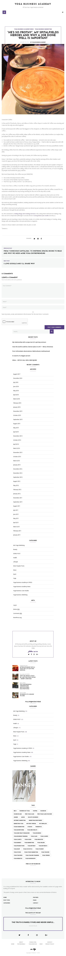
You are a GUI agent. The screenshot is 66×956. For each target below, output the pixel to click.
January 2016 (16, 407)
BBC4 (15, 811)
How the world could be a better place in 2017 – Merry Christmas (32, 346)
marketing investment (35, 820)
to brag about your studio (41, 215)
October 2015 (17, 415)
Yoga (14, 578)
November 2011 (17, 498)
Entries (16, 609)
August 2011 (16, 506)
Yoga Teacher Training (32, 855)
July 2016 (15, 382)
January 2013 (16, 465)
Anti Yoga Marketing (18, 545)
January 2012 (16, 493)
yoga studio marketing (31, 852)
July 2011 (15, 510)
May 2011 (16, 518)
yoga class (34, 836)
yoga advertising (19, 830)
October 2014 (17, 440)
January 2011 (16, 535)
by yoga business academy (38, 42)
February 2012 (17, 489)
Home (5, 897)
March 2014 (16, 448)
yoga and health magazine (22, 833)
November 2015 (17, 411)
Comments (17, 613)
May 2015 (16, 427)
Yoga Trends (46, 855)
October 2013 (17, 456)
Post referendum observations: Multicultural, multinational (31, 351)
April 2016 (16, 395)
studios (30, 826)
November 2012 (17, 473)
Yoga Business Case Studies (21, 590)
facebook (43, 811)
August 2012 (16, 481)
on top (33, 949)
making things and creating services (24, 213)
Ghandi (16, 817)
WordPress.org (17, 617)
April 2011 (16, 522)
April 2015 (16, 432)
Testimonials (21, 944)
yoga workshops (30, 858)
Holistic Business (33, 817)
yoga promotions (19, 845)
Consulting (32, 942)
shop (41, 944)
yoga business (37, 833)
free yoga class (29, 814)
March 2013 (16, 460)
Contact (35, 903)
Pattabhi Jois (43, 823)
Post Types (6, 900)
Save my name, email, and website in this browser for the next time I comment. (25, 314)
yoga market (17, 842)
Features (35, 897)
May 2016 (16, 390)
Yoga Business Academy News (24, 29)
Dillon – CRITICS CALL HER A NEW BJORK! (24, 360)
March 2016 (16, 399)
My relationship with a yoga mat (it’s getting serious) (29, 342)
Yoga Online (41, 842)
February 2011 (17, 531)
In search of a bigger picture (21, 356)
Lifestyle (15, 562)
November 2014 (17, 436)
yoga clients (17, 839)
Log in (15, 605)
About (21, 942)
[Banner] (24, 786)
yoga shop (17, 849)
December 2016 (17, 378)
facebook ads (18, 814)
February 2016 (17, 403)
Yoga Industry (38, 839)
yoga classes (44, 836)
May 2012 (16, 485)
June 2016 (16, 386)
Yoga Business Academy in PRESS (22, 582)
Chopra (35, 811)
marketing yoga (18, 823)
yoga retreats (43, 845)
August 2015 (16, 423)
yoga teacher (45, 852)
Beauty (15, 549)
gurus (23, 817)
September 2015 (17, 419)
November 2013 (17, 452)
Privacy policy (49, 944)
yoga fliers (28, 839)
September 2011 (17, 502)
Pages (34, 900)
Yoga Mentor (33, 944)
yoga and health (32, 830)
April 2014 (16, 444)
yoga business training (21, 836)
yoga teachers (18, 855)
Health (15, 557)
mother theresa (31, 823)
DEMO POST (16, 553)
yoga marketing (29, 842)
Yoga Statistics (27, 849)
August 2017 (16, 374)
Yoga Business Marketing (43, 29)
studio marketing (19, 826)
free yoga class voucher (44, 814)
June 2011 (16, 514)
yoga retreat (31, 845)
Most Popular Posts (18, 566)
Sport (14, 574)
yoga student (39, 849)
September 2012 (17, 477)
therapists (38, 826)
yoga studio (17, 852)
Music (14, 570)
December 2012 (17, 469)
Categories (6, 903)
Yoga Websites (18, 858)
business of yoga (25, 811)
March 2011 (16, 526)
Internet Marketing (20, 820)
